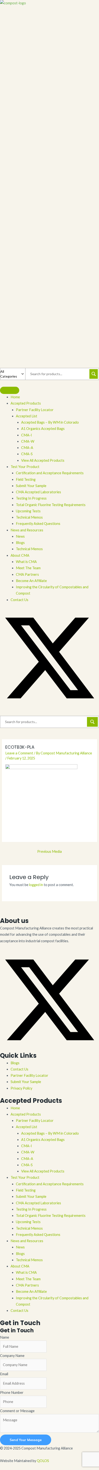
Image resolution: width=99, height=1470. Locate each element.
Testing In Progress (31, 1209)
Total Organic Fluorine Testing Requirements (51, 1215)
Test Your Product (25, 1177)
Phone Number (12, 1392)
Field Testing (26, 1190)
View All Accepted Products (42, 1171)
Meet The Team (28, 1279)
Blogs (15, 1063)
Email (4, 1374)
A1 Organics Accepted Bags (43, 1140)
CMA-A (27, 1159)
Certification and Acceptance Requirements (50, 1184)
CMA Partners (27, 1285)
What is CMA (26, 1272)
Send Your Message (26, 1440)
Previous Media (49, 851)
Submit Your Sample (26, 1082)
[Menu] (9, 390)
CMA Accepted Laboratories (38, 1203)
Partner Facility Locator (29, 1075)
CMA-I (26, 1146)
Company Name (12, 1356)
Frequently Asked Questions (38, 1235)
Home (15, 1108)
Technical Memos (29, 1228)
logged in (36, 885)
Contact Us (19, 1069)
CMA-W (27, 1152)
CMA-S (27, 1165)
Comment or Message (17, 1411)
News (20, 1247)
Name (4, 1337)
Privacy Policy (21, 1088)
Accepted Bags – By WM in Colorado (50, 1133)
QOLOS (43, 1461)
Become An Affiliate (31, 1291)
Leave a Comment (19, 753)
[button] (49, 706)
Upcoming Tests (28, 1222)
